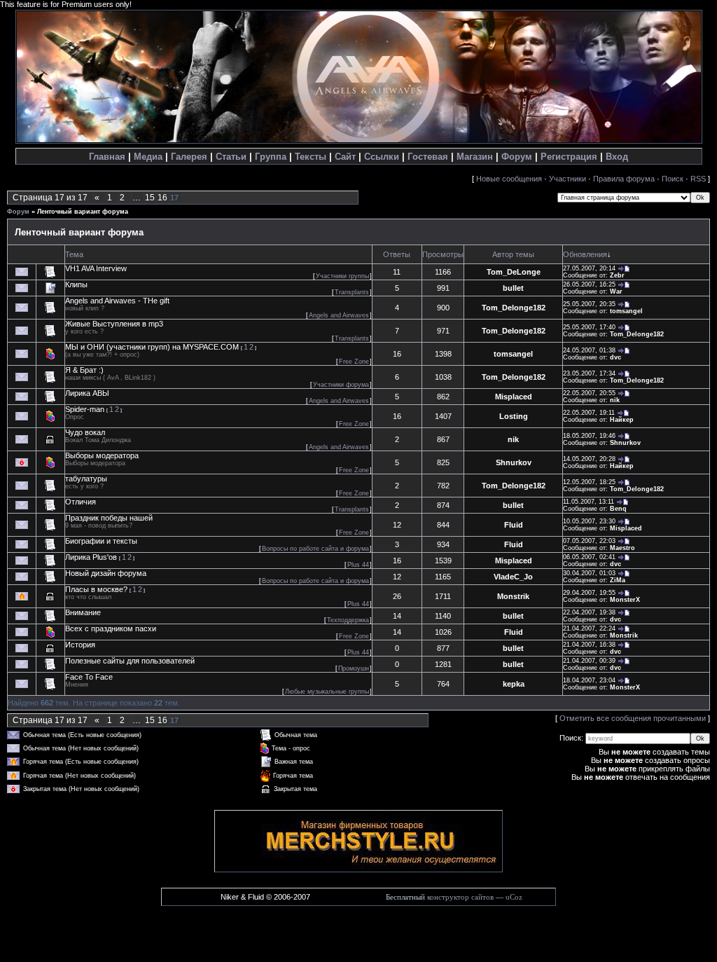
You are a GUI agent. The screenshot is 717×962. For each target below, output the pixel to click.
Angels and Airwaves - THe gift (117, 300)
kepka (513, 684)
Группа (270, 156)
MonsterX (625, 599)
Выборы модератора (102, 455)
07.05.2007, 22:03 (589, 540)
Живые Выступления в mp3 (114, 323)
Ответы (396, 254)
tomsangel (626, 311)
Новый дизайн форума (105, 573)
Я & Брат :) (84, 370)
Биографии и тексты (101, 541)
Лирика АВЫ (87, 393)
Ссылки (381, 156)
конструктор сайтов (460, 897)
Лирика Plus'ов (91, 557)
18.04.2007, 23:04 (589, 680)
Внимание (83, 612)
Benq (618, 508)
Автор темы (513, 254)
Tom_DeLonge (514, 272)
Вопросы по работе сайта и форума (315, 548)
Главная (107, 156)
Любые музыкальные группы (327, 691)
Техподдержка (348, 620)
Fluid (513, 525)
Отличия (80, 501)
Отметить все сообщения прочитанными (632, 718)
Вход (617, 156)
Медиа (148, 156)
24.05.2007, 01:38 (589, 350)
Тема (74, 254)
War (616, 291)
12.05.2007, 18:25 (589, 482)
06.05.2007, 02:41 (589, 557)
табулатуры (86, 478)
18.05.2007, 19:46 (589, 435)
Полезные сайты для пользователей (130, 661)
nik (615, 400)
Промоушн (353, 668)
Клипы (76, 284)
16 (162, 197)
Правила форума (624, 178)
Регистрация (569, 156)
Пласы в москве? (96, 589)
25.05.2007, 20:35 (589, 304)
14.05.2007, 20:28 (589, 458)
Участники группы (342, 276)
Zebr (617, 275)
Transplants (352, 292)
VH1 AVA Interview (96, 268)
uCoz (514, 897)
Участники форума (341, 384)
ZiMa (617, 580)
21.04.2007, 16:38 (589, 644)
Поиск (672, 178)
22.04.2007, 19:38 (589, 612)
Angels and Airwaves (339, 315)
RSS (698, 178)
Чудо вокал (85, 432)
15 (150, 197)
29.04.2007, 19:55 (589, 592)
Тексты (310, 156)
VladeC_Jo (513, 576)
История (80, 644)
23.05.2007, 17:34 (589, 373)
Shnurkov (625, 442)
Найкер (622, 419)
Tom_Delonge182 (513, 307)
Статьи (231, 156)
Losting (513, 416)
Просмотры (443, 254)
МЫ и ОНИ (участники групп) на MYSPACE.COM (152, 347)
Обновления (585, 254)
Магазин (475, 156)
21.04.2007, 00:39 (589, 660)
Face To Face (89, 677)
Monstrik (513, 596)
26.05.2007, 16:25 (589, 284)
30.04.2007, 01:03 (589, 573)
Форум (516, 156)
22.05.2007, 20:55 (589, 393)
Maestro (622, 547)
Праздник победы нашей (109, 518)
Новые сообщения (509, 178)
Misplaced (513, 396)
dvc (615, 357)
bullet (513, 288)
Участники (567, 178)
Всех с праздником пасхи (110, 628)
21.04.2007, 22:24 (589, 628)
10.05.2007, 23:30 (589, 521)
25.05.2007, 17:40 (589, 327)
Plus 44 (358, 564)
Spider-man (84, 409)
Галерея (189, 156)
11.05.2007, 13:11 (588, 501)
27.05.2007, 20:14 (589, 268)
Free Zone (354, 361)
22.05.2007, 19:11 (589, 412)
